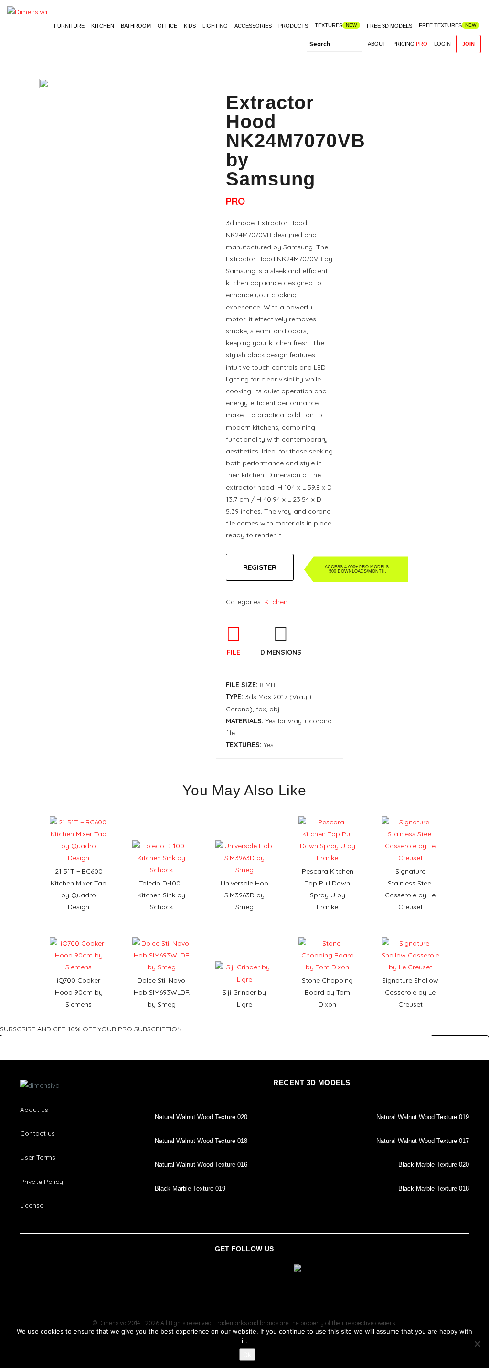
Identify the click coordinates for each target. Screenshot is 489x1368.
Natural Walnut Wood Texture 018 (201, 1140)
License (31, 1205)
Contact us (37, 1133)
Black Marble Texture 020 (433, 1164)
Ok (247, 1354)
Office (167, 26)
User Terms (37, 1157)
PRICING (410, 44)
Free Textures (440, 25)
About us (34, 1109)
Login (442, 44)
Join (468, 44)
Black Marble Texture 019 (190, 1188)
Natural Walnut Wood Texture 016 (201, 1164)
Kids (190, 26)
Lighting (215, 26)
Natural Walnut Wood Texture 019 (422, 1117)
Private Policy (41, 1181)
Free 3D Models (389, 26)
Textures (328, 25)
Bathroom (136, 26)
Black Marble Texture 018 (433, 1188)
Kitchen (102, 26)
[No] (477, 1343)
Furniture (69, 26)
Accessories (253, 26)
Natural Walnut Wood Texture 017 (422, 1140)
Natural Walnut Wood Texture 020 (201, 1117)
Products (293, 26)
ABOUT (377, 44)
